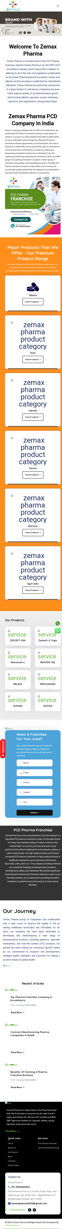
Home (10, 1143)
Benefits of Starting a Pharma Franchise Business (28, 1073)
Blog (10, 1156)
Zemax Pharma (12, 1225)
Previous (3, 31)
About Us (12, 1148)
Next (59, 31)
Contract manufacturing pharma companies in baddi (29, 1034)
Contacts (11, 1161)
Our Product (13, 1152)
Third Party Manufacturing (48, 1148)
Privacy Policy (13, 1165)
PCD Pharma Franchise (47, 1143)
